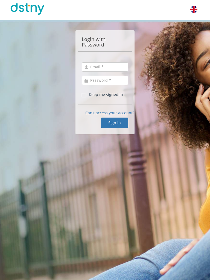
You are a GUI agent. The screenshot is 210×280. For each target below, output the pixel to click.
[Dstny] (34, 9)
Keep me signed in (106, 94)
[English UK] (193, 9)
